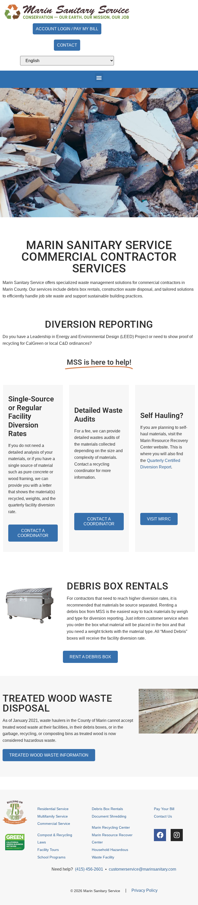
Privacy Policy (144, 890)
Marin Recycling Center (111, 827)
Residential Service (53, 809)
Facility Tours (48, 850)
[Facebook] (160, 835)
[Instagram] (177, 835)
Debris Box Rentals (108, 809)
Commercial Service (53, 823)
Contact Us (163, 816)
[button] (99, 77)
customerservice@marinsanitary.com (142, 869)
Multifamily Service (52, 816)
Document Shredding (109, 816)
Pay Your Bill (164, 809)
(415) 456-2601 (89, 869)
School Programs (51, 857)
